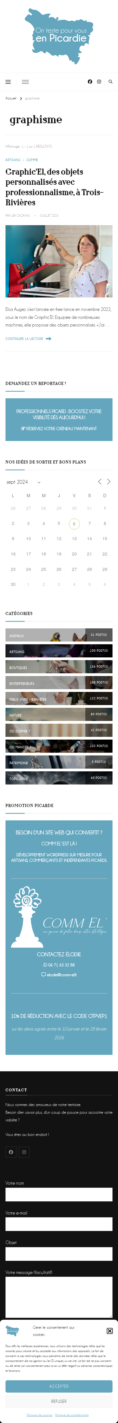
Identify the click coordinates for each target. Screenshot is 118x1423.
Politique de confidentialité (72, 1415)
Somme (32, 160)
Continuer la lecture (24, 339)
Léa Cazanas (20, 215)
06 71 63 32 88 (61, 965)
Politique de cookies (39, 1415)
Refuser (59, 1401)
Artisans (13, 160)
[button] (110, 1331)
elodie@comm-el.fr (62, 975)
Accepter (59, 1386)
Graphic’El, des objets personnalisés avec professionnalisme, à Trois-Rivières (54, 187)
